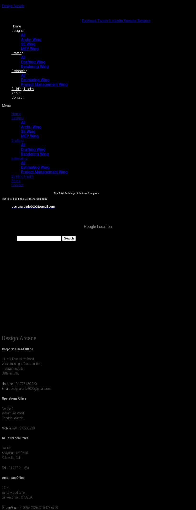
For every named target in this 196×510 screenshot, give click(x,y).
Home (16, 26)
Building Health (22, 89)
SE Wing (28, 44)
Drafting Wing (33, 62)
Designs (17, 31)
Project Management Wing (44, 84)
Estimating (19, 71)
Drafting (17, 53)
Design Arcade (13, 6)
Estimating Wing (35, 80)
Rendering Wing (35, 66)
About (16, 93)
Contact (17, 97)
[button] (76, 105)
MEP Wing (30, 48)
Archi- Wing (31, 39)
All (23, 35)
